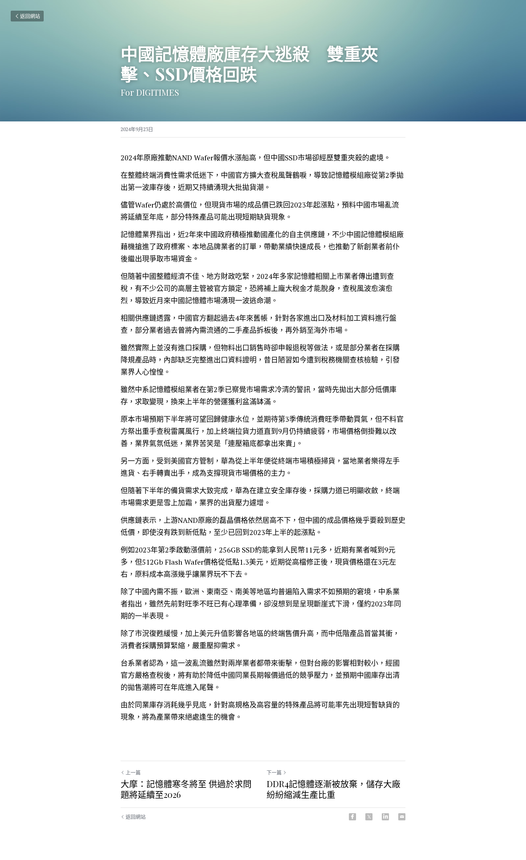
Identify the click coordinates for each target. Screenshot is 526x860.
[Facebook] (352, 816)
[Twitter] (368, 816)
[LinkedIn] (385, 816)
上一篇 (133, 772)
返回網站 (30, 15)
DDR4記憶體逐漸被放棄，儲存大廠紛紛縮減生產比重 (333, 789)
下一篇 (274, 772)
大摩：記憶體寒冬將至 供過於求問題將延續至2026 (186, 789)
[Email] (401, 816)
